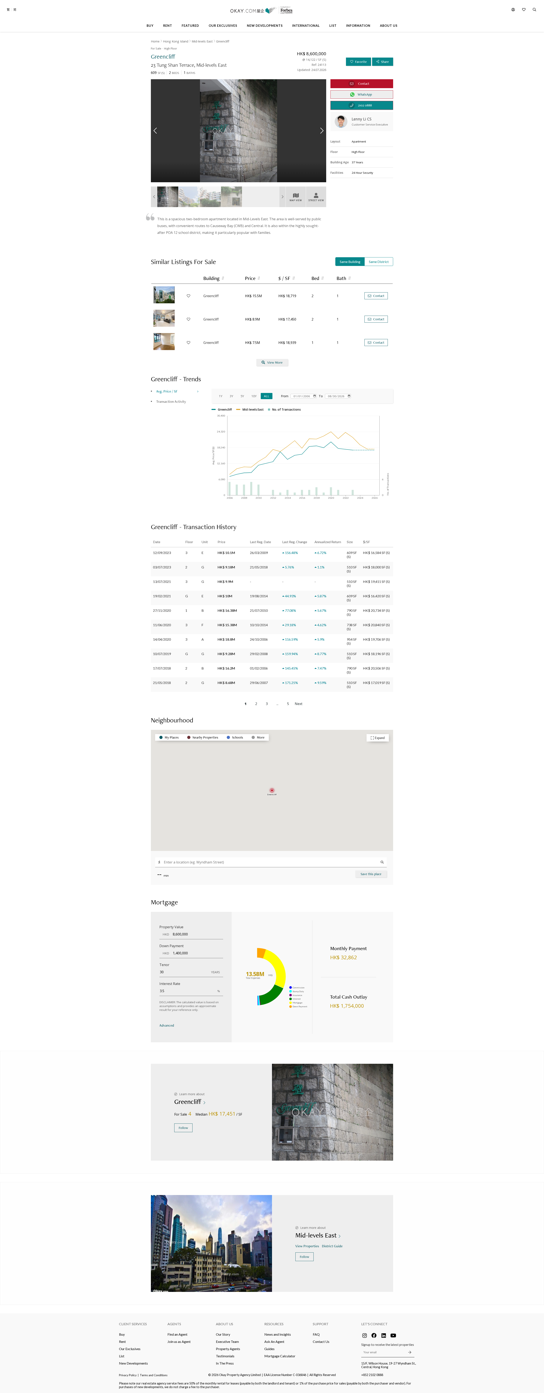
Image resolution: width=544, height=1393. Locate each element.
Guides (269, 1349)
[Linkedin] (383, 1335)
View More (275, 362)
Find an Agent (177, 1334)
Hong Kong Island (175, 41)
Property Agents (228, 1349)
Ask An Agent (274, 1341)
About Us (224, 1324)
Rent (122, 1341)
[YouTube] (393, 1335)
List (121, 1356)
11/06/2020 (162, 625)
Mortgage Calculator (279, 1356)
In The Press (225, 1363)
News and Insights (277, 1334)
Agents (174, 1324)
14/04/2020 (162, 639)
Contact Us (321, 1341)
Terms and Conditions (153, 1375)
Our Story (223, 1334)
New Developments (133, 1363)
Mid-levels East (202, 41)
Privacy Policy (128, 1375)
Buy (122, 1334)
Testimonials (225, 1356)
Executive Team (227, 1341)
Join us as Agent (179, 1341)
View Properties (307, 1246)
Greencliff (222, 41)
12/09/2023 (162, 553)
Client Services (133, 1324)
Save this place (371, 874)
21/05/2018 (162, 683)
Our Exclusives (129, 1349)
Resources (273, 1324)
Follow (183, 1128)
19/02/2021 (162, 596)
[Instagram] (364, 1335)
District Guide (332, 1246)
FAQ (316, 1334)
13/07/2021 (162, 581)
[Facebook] (374, 1335)
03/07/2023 (162, 567)
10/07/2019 (162, 654)
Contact (378, 296)
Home (155, 41)
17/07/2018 (162, 668)
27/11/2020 (162, 610)
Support (321, 1324)
